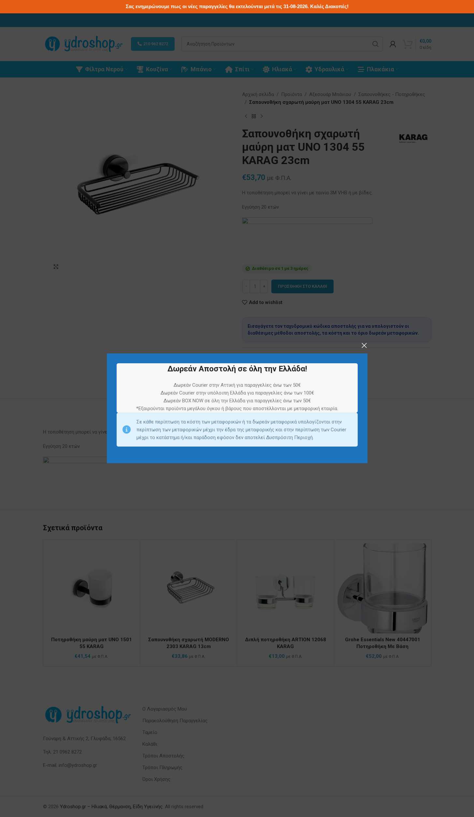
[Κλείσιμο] (364, 345)
